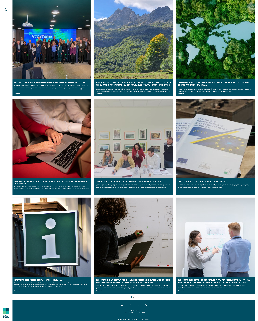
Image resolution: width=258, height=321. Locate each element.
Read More (17, 93)
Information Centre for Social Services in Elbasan (38, 280)
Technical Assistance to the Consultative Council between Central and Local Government (51, 182)
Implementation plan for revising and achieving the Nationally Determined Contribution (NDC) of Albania (213, 83)
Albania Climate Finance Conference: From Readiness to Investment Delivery (50, 82)
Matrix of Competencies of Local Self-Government (202, 181)
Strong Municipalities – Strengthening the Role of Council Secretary (129, 181)
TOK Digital (147, 320)
